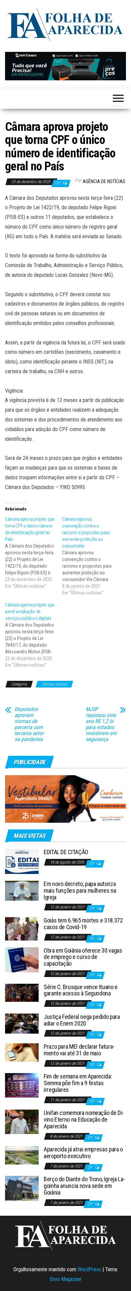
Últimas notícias (54, 684)
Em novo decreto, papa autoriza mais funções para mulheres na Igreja (80, 890)
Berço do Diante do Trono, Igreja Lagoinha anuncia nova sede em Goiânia (84, 1186)
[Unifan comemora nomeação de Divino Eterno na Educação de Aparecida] (22, 1121)
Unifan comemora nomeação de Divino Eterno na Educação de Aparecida (84, 1119)
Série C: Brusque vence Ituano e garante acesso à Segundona (81, 990)
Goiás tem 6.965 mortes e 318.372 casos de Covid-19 (83, 924)
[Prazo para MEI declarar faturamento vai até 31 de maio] (22, 1052)
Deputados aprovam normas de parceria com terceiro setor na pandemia (29, 724)
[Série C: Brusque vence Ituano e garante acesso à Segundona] (22, 992)
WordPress (89, 1269)
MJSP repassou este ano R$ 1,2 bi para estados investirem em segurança (101, 724)
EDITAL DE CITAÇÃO (66, 852)
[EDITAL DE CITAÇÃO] (22, 861)
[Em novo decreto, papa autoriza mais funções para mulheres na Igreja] (22, 890)
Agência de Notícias (104, 181)
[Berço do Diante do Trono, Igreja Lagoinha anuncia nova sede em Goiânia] (22, 1188)
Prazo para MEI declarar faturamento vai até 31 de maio (79, 1050)
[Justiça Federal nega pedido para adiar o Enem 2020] (22, 1023)
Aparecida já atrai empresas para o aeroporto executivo (83, 1152)
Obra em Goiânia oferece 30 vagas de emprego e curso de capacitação (83, 957)
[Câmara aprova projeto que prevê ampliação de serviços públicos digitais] (33, 634)
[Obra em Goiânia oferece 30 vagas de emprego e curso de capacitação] (22, 959)
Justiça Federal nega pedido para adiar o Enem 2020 (82, 1020)
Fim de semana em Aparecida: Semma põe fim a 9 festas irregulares (78, 1083)
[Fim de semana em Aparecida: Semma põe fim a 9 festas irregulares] (22, 1085)
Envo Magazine (65, 1279)
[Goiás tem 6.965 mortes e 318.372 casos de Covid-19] (22, 928)
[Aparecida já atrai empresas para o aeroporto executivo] (22, 1155)
